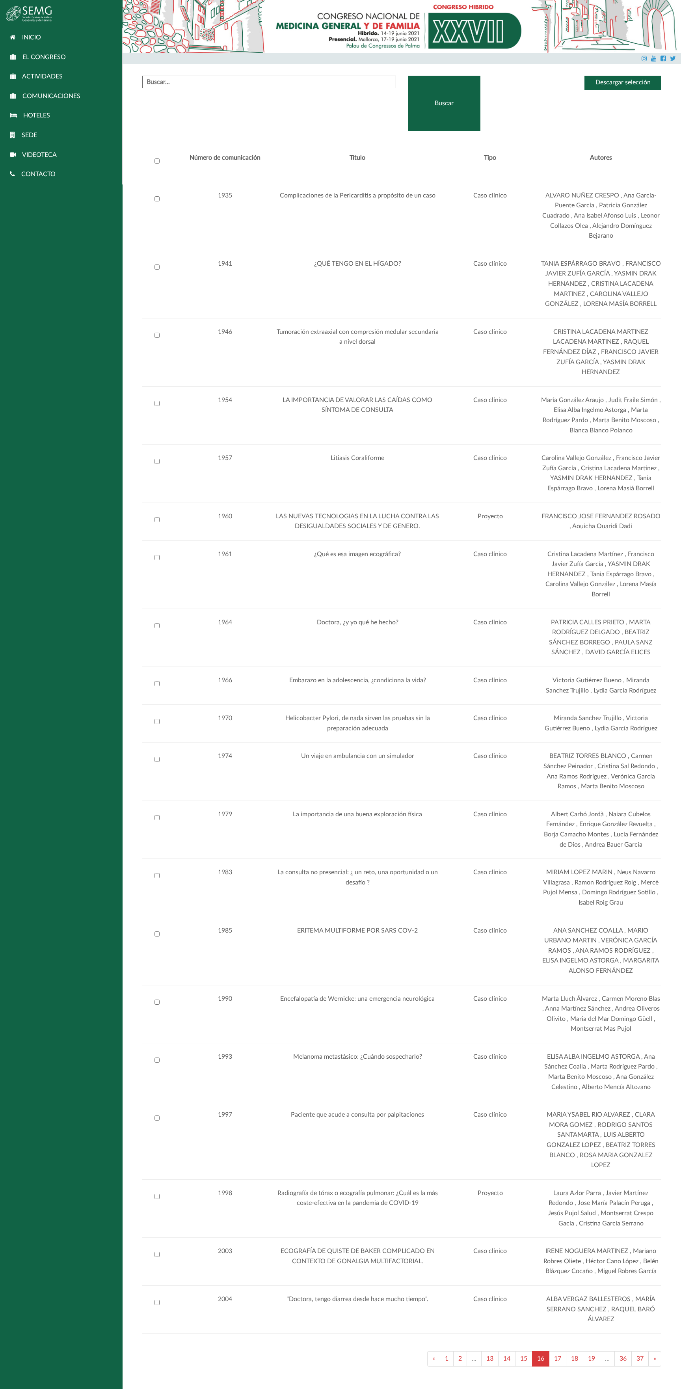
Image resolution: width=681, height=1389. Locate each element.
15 (523, 1358)
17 (557, 1358)
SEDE (26, 135)
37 (640, 1358)
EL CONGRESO (41, 57)
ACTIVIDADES (39, 76)
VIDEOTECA (36, 155)
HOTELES (33, 115)
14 (506, 1358)
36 (623, 1358)
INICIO (28, 37)
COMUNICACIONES (48, 96)
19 (591, 1358)
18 (574, 1358)
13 (489, 1358)
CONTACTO (35, 174)
